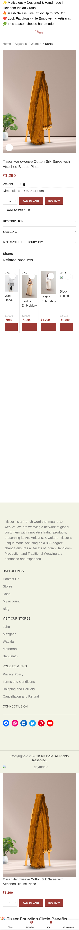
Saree (49, 44)
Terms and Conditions (19, 682)
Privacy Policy (13, 674)
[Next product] (74, 44)
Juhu (6, 627)
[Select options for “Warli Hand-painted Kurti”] (11, 327)
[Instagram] (15, 723)
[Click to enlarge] (9, 147)
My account (11, 601)
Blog (6, 609)
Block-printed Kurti (64, 295)
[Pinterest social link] (24, 253)
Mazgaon (9, 634)
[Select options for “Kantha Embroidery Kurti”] (29, 327)
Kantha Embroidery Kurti (29, 305)
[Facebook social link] (16, 253)
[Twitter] (32, 723)
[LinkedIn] (23, 723)
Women (36, 44)
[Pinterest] (41, 723)
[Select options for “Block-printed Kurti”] (66, 327)
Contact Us (11, 579)
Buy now (54, 200)
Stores (7, 586)
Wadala (8, 641)
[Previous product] (67, 44)
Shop (6, 594)
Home (7, 44)
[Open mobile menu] (4, 32)
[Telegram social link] (37, 253)
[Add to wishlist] (12, 276)
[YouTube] (50, 723)
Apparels (21, 44)
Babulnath (10, 656)
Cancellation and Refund (21, 696)
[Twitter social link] (20, 253)
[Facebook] (6, 723)
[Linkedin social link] (29, 253)
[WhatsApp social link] (33, 253)
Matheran (10, 649)
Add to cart (31, 200)
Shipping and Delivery (19, 689)
